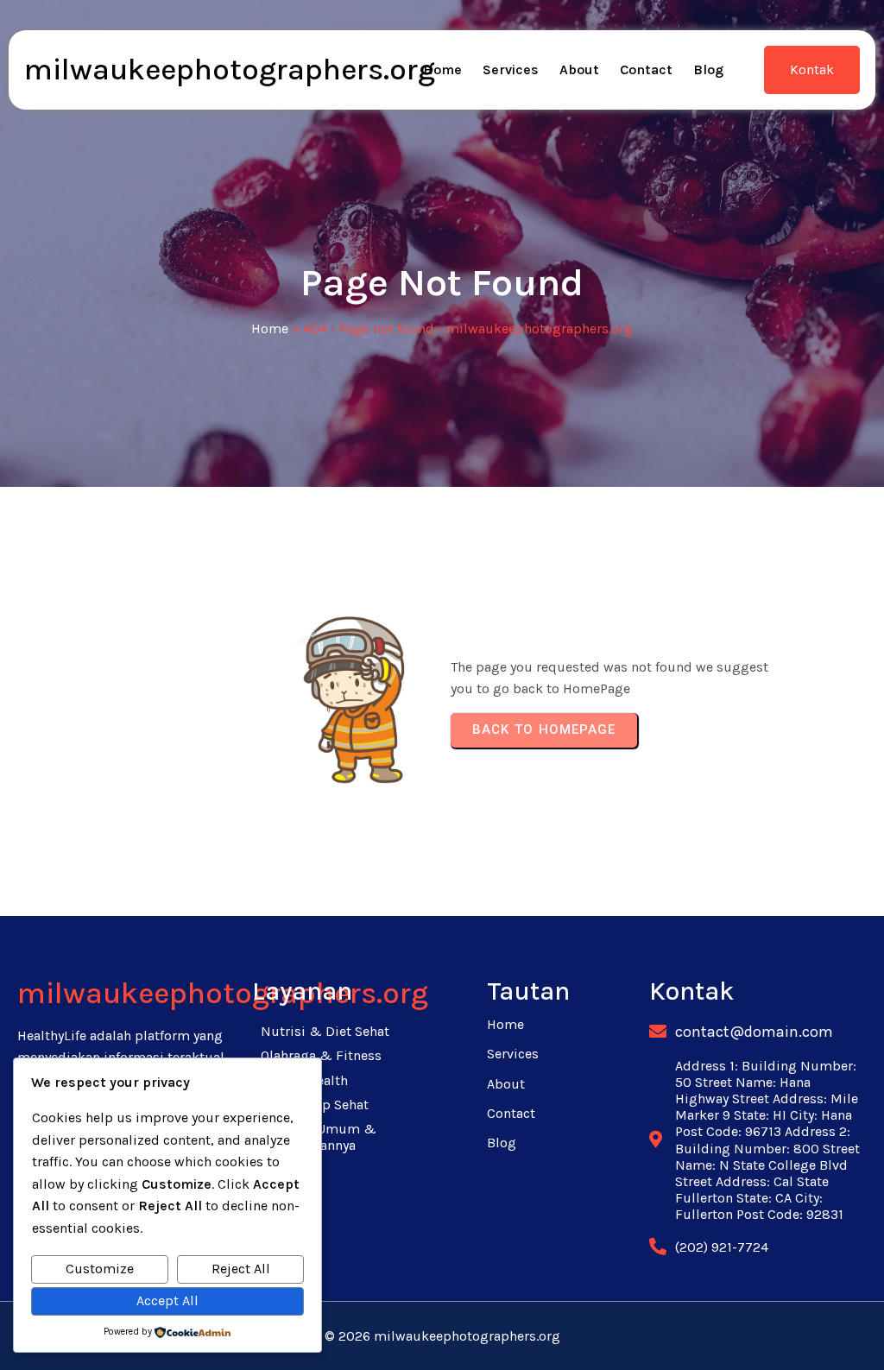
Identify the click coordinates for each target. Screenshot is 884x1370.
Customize (100, 1268)
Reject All (241, 1268)
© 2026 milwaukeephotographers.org (442, 1336)
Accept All (167, 1300)
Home (269, 328)
